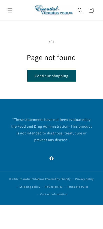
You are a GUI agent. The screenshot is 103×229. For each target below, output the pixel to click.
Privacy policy (84, 179)
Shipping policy (30, 186)
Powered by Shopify (58, 179)
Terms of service (77, 186)
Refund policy (53, 186)
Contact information (53, 194)
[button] (10, 10)
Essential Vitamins (32, 179)
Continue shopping (51, 75)
